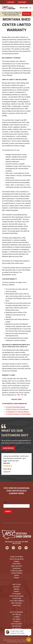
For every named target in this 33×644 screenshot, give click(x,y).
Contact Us (16, 621)
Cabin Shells (16, 563)
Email (5, 502)
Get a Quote (16, 619)
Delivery (16, 578)
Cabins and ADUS (16, 566)
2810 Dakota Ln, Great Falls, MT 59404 (16, 541)
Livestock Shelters (16, 573)
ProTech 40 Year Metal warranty (15, 407)
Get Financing (16, 614)
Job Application (16, 628)
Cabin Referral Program (16, 596)
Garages (16, 561)
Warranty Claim (16, 399)
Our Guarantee (16, 594)
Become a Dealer (16, 624)
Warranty (16, 589)
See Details (26, 14)
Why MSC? (16, 587)
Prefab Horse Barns (16, 571)
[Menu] (30, 8)
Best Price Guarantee (16, 612)
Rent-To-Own (16, 584)
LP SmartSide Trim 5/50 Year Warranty (17, 412)
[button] (6, 463)
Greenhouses (16, 568)
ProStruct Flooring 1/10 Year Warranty (17, 409)
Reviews (16, 591)
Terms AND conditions (16, 601)
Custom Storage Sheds (16, 559)
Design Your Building (16, 556)
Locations (10, 2)
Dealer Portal (16, 605)
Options (16, 575)
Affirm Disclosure (16, 603)
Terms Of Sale (16, 598)
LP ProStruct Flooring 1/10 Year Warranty (18, 414)
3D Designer (22, 2)
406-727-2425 (24, 7)
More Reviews (8, 448)
